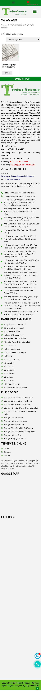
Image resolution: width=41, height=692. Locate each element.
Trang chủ (5, 25)
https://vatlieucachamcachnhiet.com (17, 176)
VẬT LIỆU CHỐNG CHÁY (19, 25)
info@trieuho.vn (14, 179)
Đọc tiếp (7, 73)
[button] (13, 2)
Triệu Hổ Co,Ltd (32, 685)
